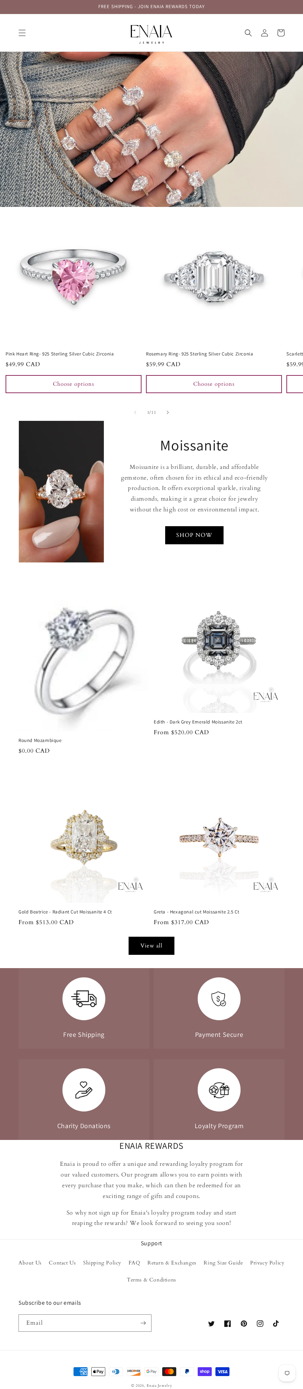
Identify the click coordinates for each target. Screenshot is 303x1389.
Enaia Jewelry (159, 1385)
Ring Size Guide (223, 1262)
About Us (30, 1262)
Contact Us (62, 1262)
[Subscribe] (143, 1323)
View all (151, 945)
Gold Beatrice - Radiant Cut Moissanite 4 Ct (65, 912)
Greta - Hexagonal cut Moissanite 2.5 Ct (196, 912)
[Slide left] (135, 412)
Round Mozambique (40, 740)
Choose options (73, 384)
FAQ (134, 1262)
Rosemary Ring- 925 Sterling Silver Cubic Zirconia (199, 354)
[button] (22, 33)
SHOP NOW (194, 535)
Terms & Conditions (151, 1279)
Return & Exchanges (172, 1262)
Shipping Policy (102, 1262)
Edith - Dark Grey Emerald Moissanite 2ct (198, 722)
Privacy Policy (267, 1262)
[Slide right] (168, 412)
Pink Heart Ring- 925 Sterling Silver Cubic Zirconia (60, 354)
